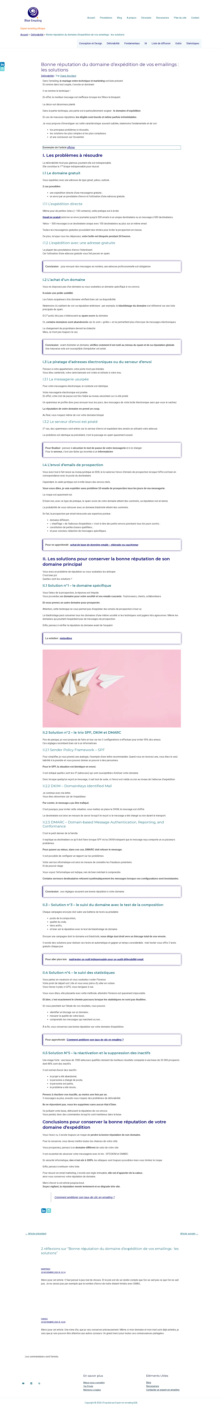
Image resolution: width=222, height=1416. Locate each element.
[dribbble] (23, 1383)
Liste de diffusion (161, 43)
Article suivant (189, 1233)
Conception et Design (90, 43)
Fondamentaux (132, 43)
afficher (71, 147)
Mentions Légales (92, 1390)
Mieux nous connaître (94, 1382)
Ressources (162, 17)
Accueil (91, 17)
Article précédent (35, 1233)
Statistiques (192, 43)
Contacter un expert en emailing (162, 1389)
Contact (195, 17)
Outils (178, 43)
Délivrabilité (113, 43)
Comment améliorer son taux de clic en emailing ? (85, 1197)
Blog (119, 17)
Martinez (45, 1269)
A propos (131, 17)
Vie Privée (88, 1386)
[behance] (31, 1383)
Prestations (106, 17)
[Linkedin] (43, 1210)
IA (146, 43)
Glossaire (146, 17)
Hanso (44, 1319)
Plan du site (180, 17)
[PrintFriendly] (49, 1210)
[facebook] (39, 1383)
